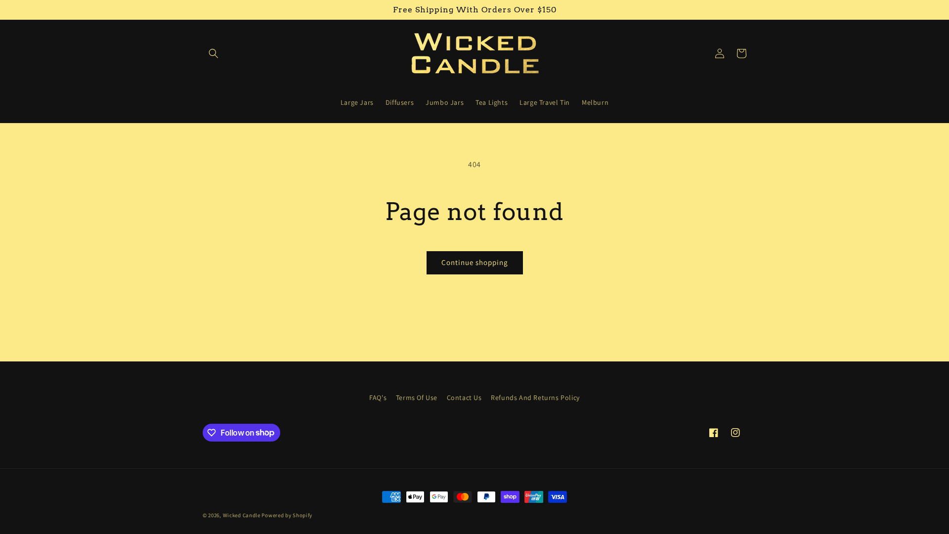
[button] (213, 53)
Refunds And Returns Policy (535, 397)
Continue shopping (474, 262)
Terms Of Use (416, 397)
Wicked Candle (241, 515)
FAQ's (378, 397)
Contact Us (464, 397)
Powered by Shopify (286, 515)
